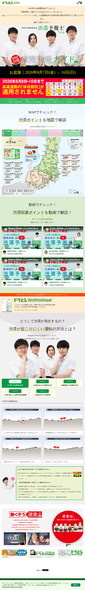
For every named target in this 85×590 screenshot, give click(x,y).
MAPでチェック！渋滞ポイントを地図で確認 (15, 100)
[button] (81, 168)
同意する (76, 585)
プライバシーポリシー (43, 585)
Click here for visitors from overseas (12, 587)
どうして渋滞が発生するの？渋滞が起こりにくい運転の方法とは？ (53, 100)
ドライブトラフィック (24, 310)
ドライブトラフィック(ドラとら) (20, 15)
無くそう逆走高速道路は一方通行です (72, 100)
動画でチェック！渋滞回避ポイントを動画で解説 (33, 100)
